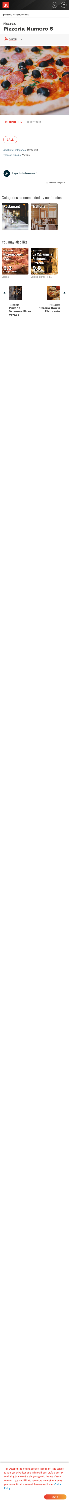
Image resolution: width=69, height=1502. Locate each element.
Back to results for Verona (16, 14)
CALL (10, 140)
